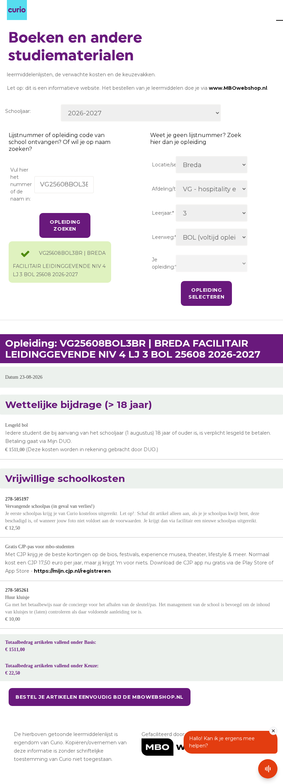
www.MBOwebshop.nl (238, 88)
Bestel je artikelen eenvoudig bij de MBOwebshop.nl (100, 697)
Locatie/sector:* (164, 165)
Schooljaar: (18, 111)
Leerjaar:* (163, 213)
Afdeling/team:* (164, 189)
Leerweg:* (164, 237)
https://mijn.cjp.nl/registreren (72, 571)
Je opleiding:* (164, 263)
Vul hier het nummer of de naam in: (21, 184)
